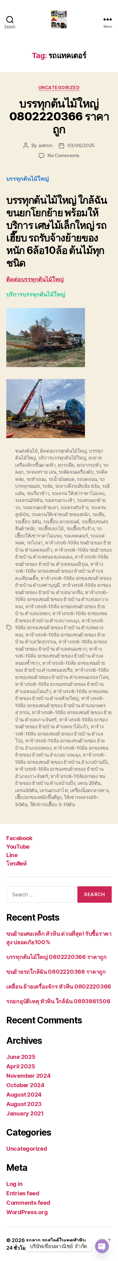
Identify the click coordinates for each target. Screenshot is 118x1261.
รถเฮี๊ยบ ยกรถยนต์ (61, 522)
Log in (14, 1184)
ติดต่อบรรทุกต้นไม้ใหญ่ (35, 279)
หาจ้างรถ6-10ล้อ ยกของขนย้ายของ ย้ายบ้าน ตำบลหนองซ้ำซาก (59, 656)
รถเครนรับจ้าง (74, 507)
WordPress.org (27, 1212)
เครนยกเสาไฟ (54, 790)
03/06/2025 (81, 145)
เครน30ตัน (26, 790)
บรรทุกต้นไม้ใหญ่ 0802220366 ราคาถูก (59, 116)
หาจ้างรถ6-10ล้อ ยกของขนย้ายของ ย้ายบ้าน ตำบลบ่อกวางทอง (61, 599)
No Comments (63, 155)
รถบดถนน (87, 479)
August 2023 (24, 1104)
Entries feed (22, 1193)
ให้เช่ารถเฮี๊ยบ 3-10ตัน (52, 804)
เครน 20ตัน (89, 783)
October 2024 (25, 1085)
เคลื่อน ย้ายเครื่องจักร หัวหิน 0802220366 (58, 986)
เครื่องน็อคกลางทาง (89, 790)
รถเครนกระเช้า (60, 500)
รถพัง (47, 486)
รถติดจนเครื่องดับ (76, 472)
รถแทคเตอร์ (76, 536)
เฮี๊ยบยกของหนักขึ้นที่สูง (38, 797)
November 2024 (28, 1075)
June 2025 (21, 1057)
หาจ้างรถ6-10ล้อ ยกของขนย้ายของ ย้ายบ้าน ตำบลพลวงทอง (60, 628)
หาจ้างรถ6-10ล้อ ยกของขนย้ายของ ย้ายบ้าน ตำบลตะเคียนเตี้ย (59, 571)
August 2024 (24, 1094)
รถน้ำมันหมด (61, 479)
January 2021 (25, 1113)
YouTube (18, 846)
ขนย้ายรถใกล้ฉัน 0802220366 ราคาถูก (56, 971)
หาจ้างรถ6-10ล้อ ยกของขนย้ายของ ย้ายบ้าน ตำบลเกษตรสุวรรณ (60, 705)
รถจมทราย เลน (41, 472)
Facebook (19, 838)
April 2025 (20, 1066)
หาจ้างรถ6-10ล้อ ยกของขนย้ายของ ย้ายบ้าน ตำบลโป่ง (59, 734)
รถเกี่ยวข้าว (38, 493)
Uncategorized (59, 87)
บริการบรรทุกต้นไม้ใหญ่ (62, 458)
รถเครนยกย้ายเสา (40, 507)
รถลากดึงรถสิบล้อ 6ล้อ (77, 486)
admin (45, 145)
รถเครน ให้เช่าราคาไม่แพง (78, 493)
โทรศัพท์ (16, 863)
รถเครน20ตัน (28, 500)
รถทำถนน (36, 479)
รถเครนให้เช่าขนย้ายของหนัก (60, 514)
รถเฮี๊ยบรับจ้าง (80, 528)
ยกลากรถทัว (89, 465)
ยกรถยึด (66, 465)
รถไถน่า (34, 543)
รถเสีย (98, 514)
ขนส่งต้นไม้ (26, 451)
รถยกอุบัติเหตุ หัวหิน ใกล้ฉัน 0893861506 (58, 1001)
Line (11, 855)
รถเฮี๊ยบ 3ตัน (28, 522)
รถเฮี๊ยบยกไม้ (51, 528)
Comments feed (28, 1202)
